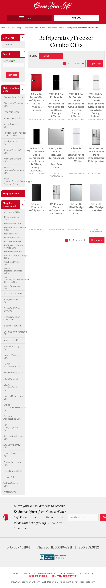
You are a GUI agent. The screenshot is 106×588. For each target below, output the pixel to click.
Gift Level (8, 37)
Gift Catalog (15, 28)
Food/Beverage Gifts (11, 348)
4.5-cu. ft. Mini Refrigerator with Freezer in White (76, 155)
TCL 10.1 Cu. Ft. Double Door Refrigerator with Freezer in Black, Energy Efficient (56, 105)
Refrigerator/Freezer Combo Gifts (14, 134)
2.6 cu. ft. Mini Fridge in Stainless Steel (76, 208)
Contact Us (86, 573)
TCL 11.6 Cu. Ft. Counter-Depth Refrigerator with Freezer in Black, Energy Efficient (36, 159)
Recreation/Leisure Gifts (13, 437)
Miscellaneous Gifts (11, 125)
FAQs (27, 573)
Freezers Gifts (11, 112)
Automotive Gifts (12, 293)
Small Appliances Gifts (12, 287)
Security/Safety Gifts (11, 446)
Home (4, 28)
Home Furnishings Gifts (12, 365)
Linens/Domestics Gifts (12, 397)
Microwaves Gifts (12, 118)
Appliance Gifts (31, 28)
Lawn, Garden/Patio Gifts (10, 387)
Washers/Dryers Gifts (12, 160)
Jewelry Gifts (10, 378)
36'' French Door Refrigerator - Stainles (56, 208)
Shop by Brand (11, 193)
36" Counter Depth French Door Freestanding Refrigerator (96, 155)
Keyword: (9, 60)
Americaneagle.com (85, 582)
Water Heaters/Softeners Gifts (13, 170)
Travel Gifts (9, 477)
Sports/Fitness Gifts (11, 455)
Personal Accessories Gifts (12, 417)
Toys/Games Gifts (12, 471)
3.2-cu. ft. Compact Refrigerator (36, 207)
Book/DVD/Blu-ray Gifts (12, 309)
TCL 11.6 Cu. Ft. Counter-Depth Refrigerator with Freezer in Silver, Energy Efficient (76, 105)
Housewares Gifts (13, 372)
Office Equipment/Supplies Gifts (14, 407)
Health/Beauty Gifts (11, 356)
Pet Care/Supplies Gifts (11, 427)
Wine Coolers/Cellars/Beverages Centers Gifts (14, 182)
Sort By (33, 56)
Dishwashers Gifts (13, 97)
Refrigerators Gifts (10, 142)
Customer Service (44, 573)
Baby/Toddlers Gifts (11, 301)
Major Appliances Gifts (52, 28)
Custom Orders (38, 576)
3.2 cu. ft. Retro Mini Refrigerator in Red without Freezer (36, 101)
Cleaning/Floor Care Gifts (11, 318)
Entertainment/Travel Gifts (14, 333)
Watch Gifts (9, 492)
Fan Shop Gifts (11, 340)
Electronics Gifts (12, 325)
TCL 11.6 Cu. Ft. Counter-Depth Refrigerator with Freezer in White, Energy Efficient (96, 105)
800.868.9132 (89, 547)
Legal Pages (67, 573)
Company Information (64, 576)
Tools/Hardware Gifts (12, 463)
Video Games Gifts (10, 484)
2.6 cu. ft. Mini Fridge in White (96, 207)
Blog (16, 573)
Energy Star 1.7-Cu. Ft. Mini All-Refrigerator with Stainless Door (56, 158)
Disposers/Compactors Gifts (14, 104)
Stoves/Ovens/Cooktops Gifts (14, 151)
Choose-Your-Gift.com (29, 582)
